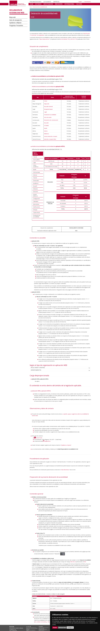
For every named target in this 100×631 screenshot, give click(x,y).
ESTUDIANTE (47, 2)
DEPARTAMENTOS (36, 370)
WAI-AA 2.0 (73, 561)
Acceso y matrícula (43, 629)
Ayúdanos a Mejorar (15, 23)
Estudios (41, 626)
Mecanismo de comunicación (51, 120)
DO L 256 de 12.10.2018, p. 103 (41, 622)
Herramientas (87, 1)
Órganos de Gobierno (30, 630)
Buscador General (48, 106)
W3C (85, 561)
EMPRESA (56, 2)
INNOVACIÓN (58, 4)
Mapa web (12, 17)
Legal (45, 112)
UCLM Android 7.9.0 (65, 39)
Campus (28, 629)
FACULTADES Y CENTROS (38, 367)
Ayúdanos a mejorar (66, 445)
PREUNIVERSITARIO (35, 2)
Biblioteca (46, 133)
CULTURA (79, 4)
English (80, 1)
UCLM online (41, 630)
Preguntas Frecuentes (16, 25)
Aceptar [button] (55, 627)
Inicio (31, 7)
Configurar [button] (70, 627)
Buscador (46, 123)
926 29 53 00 (39, 438)
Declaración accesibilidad (50, 114)
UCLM (31, 4)
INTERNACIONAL (69, 4)
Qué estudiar (41, 628)
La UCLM (28, 626)
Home (45, 101)
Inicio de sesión (47, 117)
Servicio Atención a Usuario (50, 136)
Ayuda (45, 128)
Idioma (45, 131)
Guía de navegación (15, 20)
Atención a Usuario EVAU (50, 139)
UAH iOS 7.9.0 (74, 39)
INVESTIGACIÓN (48, 4)
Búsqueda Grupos (48, 109)
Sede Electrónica (65, 469)
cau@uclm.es (47, 441)
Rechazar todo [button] (62, 627)
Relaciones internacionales (31, 628)
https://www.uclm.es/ (44, 39)
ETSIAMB (46, 125)
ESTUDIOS (38, 4)
